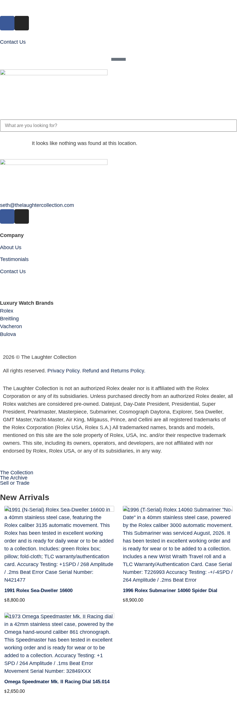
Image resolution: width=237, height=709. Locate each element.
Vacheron (11, 326)
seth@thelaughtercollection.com (37, 205)
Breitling (9, 319)
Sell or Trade (14, 483)
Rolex (6, 311)
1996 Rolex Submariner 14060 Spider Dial (170, 590)
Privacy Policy (63, 371)
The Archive (13, 477)
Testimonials (14, 259)
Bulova (8, 334)
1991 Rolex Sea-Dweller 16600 (38, 590)
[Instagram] (21, 23)
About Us (10, 247)
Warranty (10, 283)
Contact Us (13, 42)
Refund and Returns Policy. (113, 371)
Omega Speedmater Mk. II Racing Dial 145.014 (57, 681)
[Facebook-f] (7, 23)
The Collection (16, 472)
